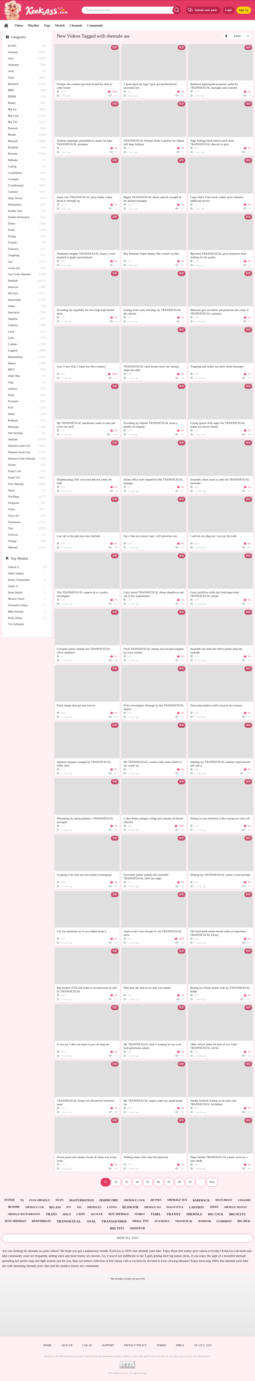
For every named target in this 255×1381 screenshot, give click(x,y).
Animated (27, 64)
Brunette (27, 153)
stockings (162, 1221)
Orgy (27, 382)
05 (147, 1181)
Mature (27, 363)
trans (51, 1214)
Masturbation (27, 356)
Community (95, 25)
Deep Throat (27, 198)
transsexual (69, 1221)
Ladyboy (27, 325)
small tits (140, 1221)
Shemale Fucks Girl (27, 445)
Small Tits (27, 477)
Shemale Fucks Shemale (27, 458)
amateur (137, 1228)
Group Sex (27, 268)
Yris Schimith (27, 624)
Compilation (27, 172)
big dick (243, 1221)
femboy (140, 1214)
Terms (161, 1345)
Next (212, 1181)
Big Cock (27, 115)
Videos (18, 25)
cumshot (224, 1221)
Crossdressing (27, 185)
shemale (194, 1214)
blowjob (130, 1207)
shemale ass (152, 1207)
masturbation (81, 1200)
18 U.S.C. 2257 (203, 1345)
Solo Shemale (27, 484)
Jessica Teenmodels (27, 579)
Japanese (27, 318)
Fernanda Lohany (27, 605)
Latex (27, 331)
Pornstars (27, 401)
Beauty (27, 102)
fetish (9, 1199)
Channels (76, 25)
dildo (60, 1200)
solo (67, 1214)
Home (6, 25)
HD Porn (27, 293)
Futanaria (27, 248)
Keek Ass (123, 1373)
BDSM (27, 96)
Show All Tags (128, 1237)
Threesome (27, 522)
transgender (114, 1221)
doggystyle (175, 1207)
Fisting (27, 236)
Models (60, 25)
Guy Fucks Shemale (27, 274)
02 (116, 1181)
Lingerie (27, 350)
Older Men (27, 375)
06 (158, 1181)
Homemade (27, 299)
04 (137, 1181)
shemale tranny (235, 1207)
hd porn (156, 1200)
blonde (14, 1206)
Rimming (27, 426)
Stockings (27, 496)
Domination (27, 204)
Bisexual (27, 128)
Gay (27, 261)
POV (27, 407)
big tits (117, 1228)
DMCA (180, 1345)
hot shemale (118, 1214)
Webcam (27, 547)
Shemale (27, 439)
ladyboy (196, 1207)
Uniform (27, 534)
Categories (18, 37)
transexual (184, 1221)
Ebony (27, 223)
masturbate (223, 1200)
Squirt (27, 490)
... (200, 1181)
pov (68, 1207)
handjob (204, 1221)
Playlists (33, 25)
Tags (47, 25)
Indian (27, 306)
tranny (174, 1214)
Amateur (27, 52)
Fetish (27, 229)
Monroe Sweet (27, 598)
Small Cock (27, 471)
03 (126, 1181)
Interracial (27, 312)
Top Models (19, 558)
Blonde (27, 134)
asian (214, 1206)
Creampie (27, 179)
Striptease (27, 502)
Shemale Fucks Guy (27, 452)
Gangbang (27, 255)
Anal (27, 58)
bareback (201, 1200)
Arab (27, 71)
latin (80, 1214)
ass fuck (96, 1214)
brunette (237, 1214)
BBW (27, 90)
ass (79, 1207)
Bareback (27, 83)
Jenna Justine (27, 592)
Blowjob (27, 141)
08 (179, 1181)
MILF (27, 369)
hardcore (108, 1200)
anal (91, 1221)
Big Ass (27, 109)
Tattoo (27, 509)
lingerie (244, 1200)
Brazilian (27, 147)
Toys (27, 528)
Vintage (27, 541)
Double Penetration (27, 217)
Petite (27, 395)
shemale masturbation (24, 1214)
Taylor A (27, 586)
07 (169, 1181)
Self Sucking (27, 433)
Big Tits (27, 121)
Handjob (27, 280)
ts (22, 1200)
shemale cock (134, 1200)
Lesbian (27, 344)
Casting (27, 166)
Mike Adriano (27, 611)
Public (27, 414)
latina (112, 1207)
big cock (216, 1214)
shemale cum (34, 1207)
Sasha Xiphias (27, 573)
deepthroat (41, 1221)
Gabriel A (27, 567)
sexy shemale (15, 1221)
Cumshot (27, 191)
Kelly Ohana (27, 618)
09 (190, 1181)
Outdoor (27, 388)
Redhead (27, 420)
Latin (27, 337)
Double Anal (27, 210)
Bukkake (27, 160)
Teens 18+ (27, 515)
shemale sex (177, 1199)
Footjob (27, 242)
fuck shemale (39, 1200)
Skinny (27, 464)
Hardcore (27, 287)
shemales (94, 1207)
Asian (27, 77)
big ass (55, 1207)
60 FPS (27, 45)
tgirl (156, 1214)
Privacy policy (135, 1345)
